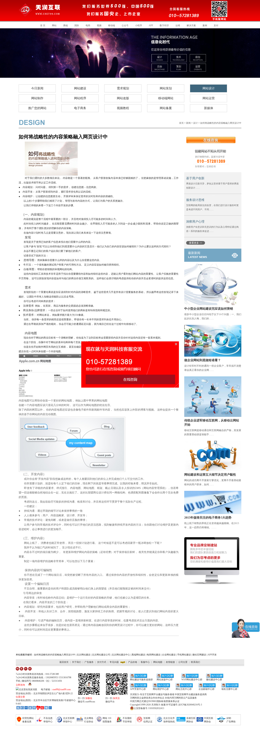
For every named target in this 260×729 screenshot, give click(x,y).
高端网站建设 (138, 654)
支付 (216, 25)
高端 (65, 25)
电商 (88, 25)
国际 (76, 25)
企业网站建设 (169, 654)
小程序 (138, 25)
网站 (54, 25)
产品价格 (132, 662)
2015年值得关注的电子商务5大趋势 (207, 517)
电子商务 (80, 108)
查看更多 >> (195, 242)
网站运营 (209, 98)
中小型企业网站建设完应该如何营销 (208, 308)
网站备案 (166, 108)
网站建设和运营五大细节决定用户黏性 (210, 474)
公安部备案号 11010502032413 (149, 708)
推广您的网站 (37, 108)
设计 (195, 123)
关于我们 (76, 662)
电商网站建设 (153, 654)
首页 (181, 123)
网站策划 (166, 88)
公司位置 (182, 662)
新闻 (188, 123)
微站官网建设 (199, 654)
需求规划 (123, 88)
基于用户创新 (195, 178)
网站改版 (123, 98)
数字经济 (164, 25)
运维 (177, 25)
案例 (205, 25)
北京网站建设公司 (101, 654)
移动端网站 (165, 98)
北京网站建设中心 (121, 654)
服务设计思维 (195, 199)
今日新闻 (37, 88)
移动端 (111, 25)
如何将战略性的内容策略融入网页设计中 (54, 654)
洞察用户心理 (195, 221)
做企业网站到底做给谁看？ (202, 360)
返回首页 (64, 662)
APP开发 (212, 654)
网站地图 (157, 662)
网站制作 (37, 98)
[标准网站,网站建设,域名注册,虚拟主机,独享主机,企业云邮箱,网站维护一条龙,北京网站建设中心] (34, 708)
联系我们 (195, 662)
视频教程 (123, 108)
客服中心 (145, 662)
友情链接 (170, 662)
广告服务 (89, 662)
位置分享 (20, 697)
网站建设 (80, 88)
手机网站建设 (184, 654)
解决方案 (191, 25)
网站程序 (80, 98)
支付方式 (101, 662)
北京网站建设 (83, 654)
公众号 (125, 25)
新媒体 (208, 108)
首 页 (42, 25)
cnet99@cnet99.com (61, 689)
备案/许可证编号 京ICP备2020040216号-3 (181, 704)
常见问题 (114, 662)
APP (151, 25)
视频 (99, 25)
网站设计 (209, 88)
